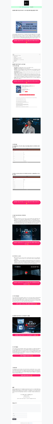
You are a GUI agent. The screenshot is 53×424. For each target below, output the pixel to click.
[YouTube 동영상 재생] (26, 125)
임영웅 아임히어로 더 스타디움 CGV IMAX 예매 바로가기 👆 (27, 243)
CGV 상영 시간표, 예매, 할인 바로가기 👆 (26, 303)
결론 (13, 62)
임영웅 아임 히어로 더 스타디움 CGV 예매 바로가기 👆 (26, 41)
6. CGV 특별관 (15, 60)
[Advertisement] (26, 16)
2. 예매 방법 (15, 57)
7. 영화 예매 (15, 61)
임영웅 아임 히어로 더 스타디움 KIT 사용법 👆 (26, 335)
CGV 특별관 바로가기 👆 (26, 355)
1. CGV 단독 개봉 (15, 56)
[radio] (23, 397)
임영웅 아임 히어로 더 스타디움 (17, 55)
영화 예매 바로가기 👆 (26, 375)
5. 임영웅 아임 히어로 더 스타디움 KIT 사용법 (19, 59)
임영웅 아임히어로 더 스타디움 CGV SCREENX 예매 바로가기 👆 (26, 283)
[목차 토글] (39, 54)
